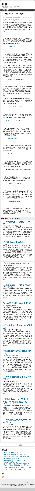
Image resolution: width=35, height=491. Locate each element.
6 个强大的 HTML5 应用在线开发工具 (14, 469)
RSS (3, 477)
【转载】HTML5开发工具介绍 (16, 263)
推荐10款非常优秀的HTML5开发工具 (14, 460)
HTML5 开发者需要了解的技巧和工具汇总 (16, 465)
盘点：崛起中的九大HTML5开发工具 (14, 454)
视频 (12, 24)
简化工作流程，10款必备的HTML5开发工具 (16, 464)
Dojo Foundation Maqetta (16, 154)
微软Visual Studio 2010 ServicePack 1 (20, 169)
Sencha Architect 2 (14, 121)
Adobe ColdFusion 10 (15, 107)
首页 (3, 10)
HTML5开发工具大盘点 (13, 242)
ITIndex (19, 482)
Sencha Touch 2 (13, 138)
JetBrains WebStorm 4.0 (15, 183)
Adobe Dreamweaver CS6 (16, 79)
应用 (28, 22)
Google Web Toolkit (14, 201)
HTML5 (5, 22)
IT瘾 (5, 4)
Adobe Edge (12, 46)
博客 (23, 482)
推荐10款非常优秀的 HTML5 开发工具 (15, 458)
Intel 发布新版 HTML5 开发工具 (17, 285)
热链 (7, 10)
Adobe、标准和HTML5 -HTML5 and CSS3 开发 (17, 467)
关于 (27, 482)
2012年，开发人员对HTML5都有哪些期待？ (16, 456)
